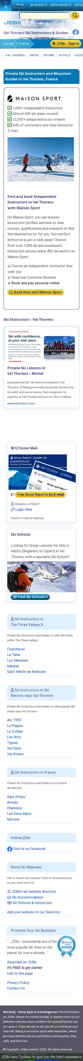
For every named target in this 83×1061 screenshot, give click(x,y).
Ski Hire (48, 55)
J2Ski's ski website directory (33, 891)
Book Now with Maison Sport (37, 292)
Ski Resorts (38, 5)
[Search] (75, 15)
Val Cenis (14, 748)
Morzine (13, 819)
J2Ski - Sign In (67, 43)
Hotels (64, 55)
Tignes (12, 743)
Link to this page (20, 973)
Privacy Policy (18, 983)
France (24, 43)
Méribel (13, 666)
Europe (9, 43)
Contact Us (16, 988)
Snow (34, 55)
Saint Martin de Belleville (26, 672)
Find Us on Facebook (29, 849)
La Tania (13, 655)
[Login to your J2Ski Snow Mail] (41, 472)
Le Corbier (15, 731)
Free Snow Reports (40, 494)
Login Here (23, 509)
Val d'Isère (15, 754)
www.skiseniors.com (21, 403)
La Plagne (15, 726)
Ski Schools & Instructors (32, 903)
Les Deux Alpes (19, 814)
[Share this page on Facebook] (75, 34)
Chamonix (14, 808)
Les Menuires (17, 660)
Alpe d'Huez (16, 797)
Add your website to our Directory (33, 912)
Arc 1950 (14, 720)
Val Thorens (15, 55)
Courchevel (16, 649)
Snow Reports (60, 5)
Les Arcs (14, 737)
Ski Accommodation (27, 897)
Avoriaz (12, 802)
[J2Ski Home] (12, 23)
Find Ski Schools (31, 597)
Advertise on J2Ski (21, 962)
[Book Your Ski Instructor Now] (34, 98)
